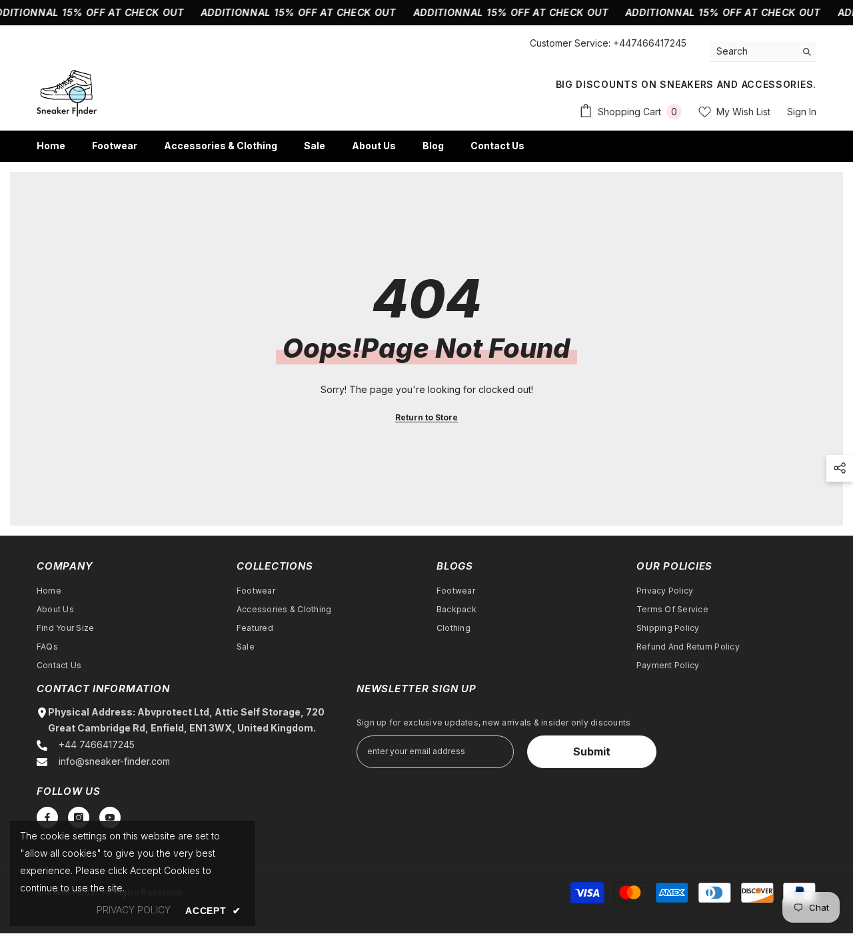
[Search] (763, 51)
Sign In (801, 111)
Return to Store (426, 417)
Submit (591, 751)
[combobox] (753, 51)
